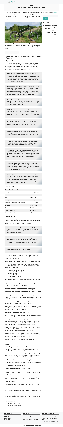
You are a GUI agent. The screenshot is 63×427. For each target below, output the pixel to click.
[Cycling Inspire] (10, 2)
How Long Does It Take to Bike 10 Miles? (15, 407)
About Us (6, 416)
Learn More (55, 12)
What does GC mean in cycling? (13, 403)
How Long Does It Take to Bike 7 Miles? (15, 409)
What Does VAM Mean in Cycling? (13, 405)
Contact (55, 1)
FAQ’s (46, 1)
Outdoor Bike (39, 1)
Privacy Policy (7, 418)
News (50, 1)
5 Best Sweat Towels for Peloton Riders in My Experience (51, 27)
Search (45, 18)
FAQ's (31, 5)
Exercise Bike (30, 1)
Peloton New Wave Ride (50, 35)
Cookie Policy (7, 419)
